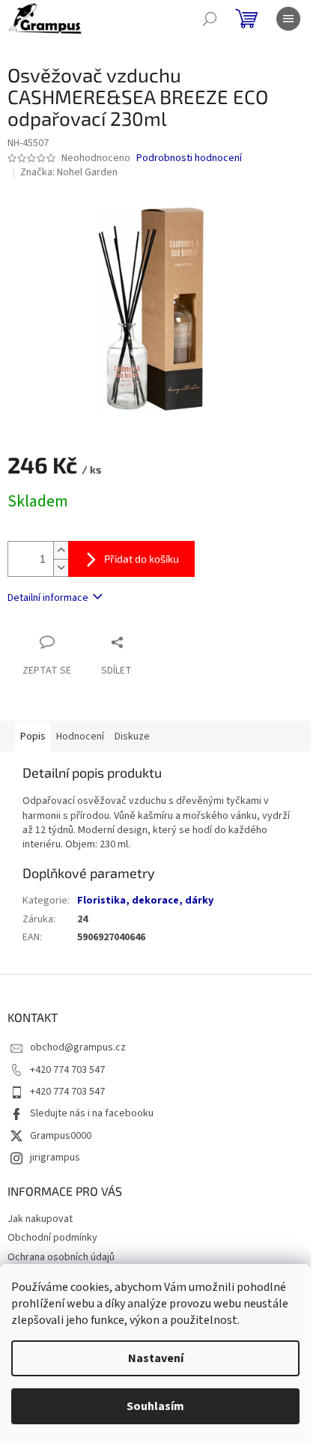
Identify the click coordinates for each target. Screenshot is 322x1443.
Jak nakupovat (40, 1218)
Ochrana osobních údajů (61, 1257)
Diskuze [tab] (132, 736)
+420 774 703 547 (67, 1069)
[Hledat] (210, 19)
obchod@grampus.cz (78, 1047)
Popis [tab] (33, 736)
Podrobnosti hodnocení (189, 158)
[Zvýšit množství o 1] (60, 550)
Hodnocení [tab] (80, 736)
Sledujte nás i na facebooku (92, 1113)
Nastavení (155, 1358)
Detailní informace (47, 597)
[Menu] (288, 19)
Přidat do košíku (141, 558)
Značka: (69, 172)
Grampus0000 (60, 1135)
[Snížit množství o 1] (60, 567)
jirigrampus (55, 1157)
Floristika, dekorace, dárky (145, 900)
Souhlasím (155, 1406)
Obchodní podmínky (52, 1237)
